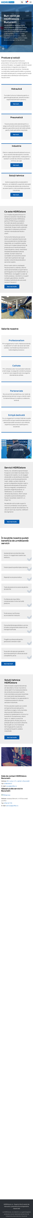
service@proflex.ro (12, 806)
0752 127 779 (8, 803)
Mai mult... (16, 104)
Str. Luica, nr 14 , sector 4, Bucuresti (18, 781)
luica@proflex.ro (11, 786)
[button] (26, 2)
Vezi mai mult (8, 664)
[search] (22, 2)
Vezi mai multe (12, 286)
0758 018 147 (8, 784)
